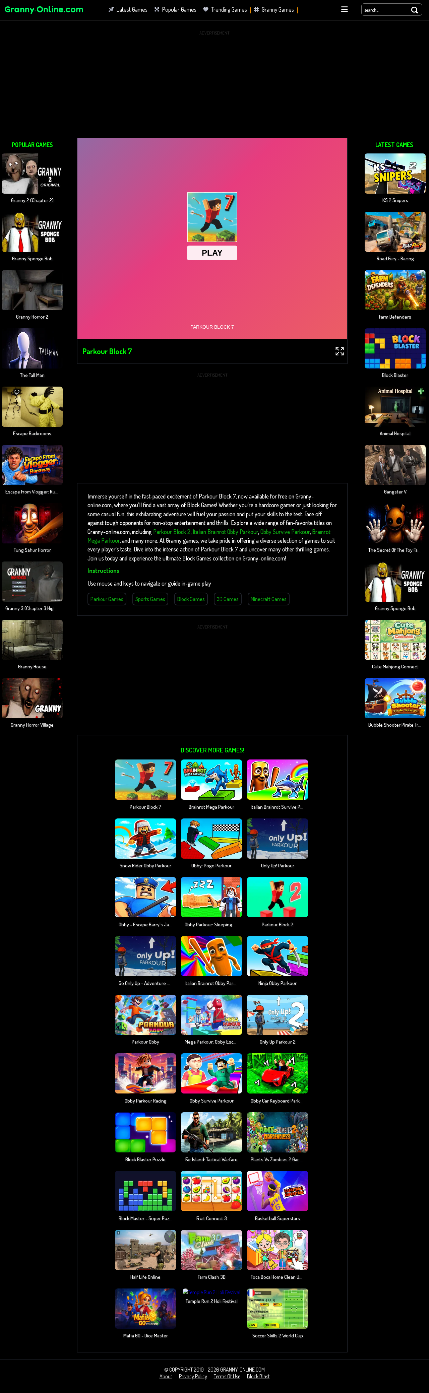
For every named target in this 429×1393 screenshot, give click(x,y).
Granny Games (278, 9)
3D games (228, 599)
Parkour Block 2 (171, 531)
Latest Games (132, 9)
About (166, 1376)
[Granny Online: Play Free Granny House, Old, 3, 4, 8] (43, 14)
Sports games (150, 599)
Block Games (191, 599)
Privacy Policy (193, 1376)
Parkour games (106, 599)
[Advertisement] (214, 84)
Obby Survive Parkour (285, 531)
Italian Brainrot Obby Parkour (225, 531)
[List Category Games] (344, 9)
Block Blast (258, 1376)
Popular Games (179, 9)
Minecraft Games (269, 599)
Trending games (229, 9)
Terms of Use (227, 1376)
